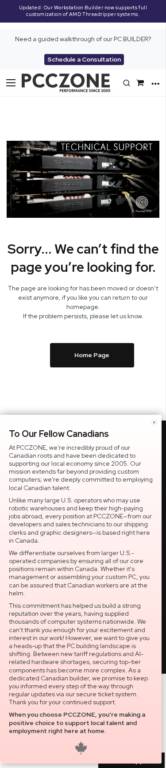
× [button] (154, 422)
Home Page (91, 355)
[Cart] (141, 83)
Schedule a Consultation (84, 59)
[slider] (83, 14)
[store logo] (66, 82)
